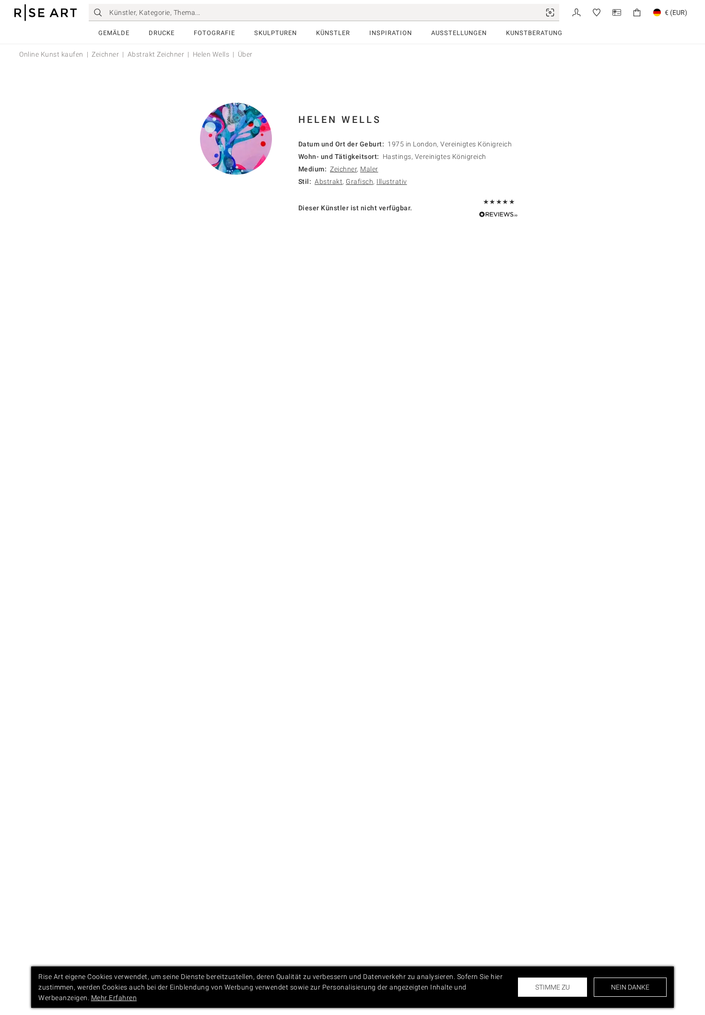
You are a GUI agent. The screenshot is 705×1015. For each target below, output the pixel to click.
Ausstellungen (459, 32)
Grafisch (359, 181)
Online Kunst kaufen (51, 54)
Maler (369, 169)
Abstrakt (328, 181)
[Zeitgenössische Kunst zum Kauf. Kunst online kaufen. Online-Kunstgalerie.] (45, 12)
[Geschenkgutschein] (616, 12)
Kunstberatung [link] (534, 32)
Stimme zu (552, 987)
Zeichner (105, 54)
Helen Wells (211, 54)
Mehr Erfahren (114, 998)
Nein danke (630, 987)
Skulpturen (275, 32)
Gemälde (113, 32)
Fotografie (214, 32)
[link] (550, 12)
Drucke (162, 32)
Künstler (333, 32)
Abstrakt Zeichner (156, 54)
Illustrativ (391, 181)
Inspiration (390, 32)
